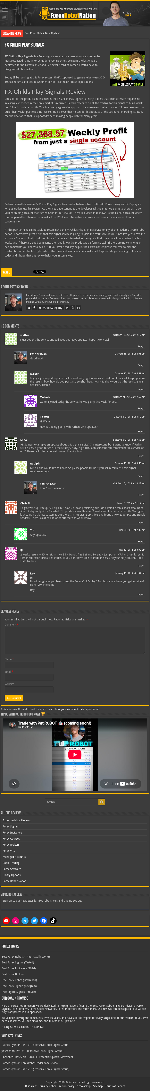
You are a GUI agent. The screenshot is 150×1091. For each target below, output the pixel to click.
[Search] (101, 802)
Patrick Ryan (38, 354)
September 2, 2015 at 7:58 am (129, 439)
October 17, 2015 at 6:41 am (130, 373)
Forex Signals (11, 826)
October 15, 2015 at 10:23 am (129, 483)
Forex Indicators (12, 832)
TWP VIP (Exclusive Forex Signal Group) (45, 1044)
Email (9, 671)
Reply (140, 346)
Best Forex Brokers (13, 974)
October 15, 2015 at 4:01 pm (130, 353)
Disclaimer (31, 1086)
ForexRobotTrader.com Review (39, 1063)
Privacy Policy (47, 1086)
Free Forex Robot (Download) (19, 980)
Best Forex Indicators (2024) (19, 968)
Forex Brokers (11, 844)
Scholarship (84, 1086)
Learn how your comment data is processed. (74, 709)
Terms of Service (115, 1086)
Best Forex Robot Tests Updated (42, 33)
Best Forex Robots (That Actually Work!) (26, 956)
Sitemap (98, 1086)
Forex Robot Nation (14, 881)
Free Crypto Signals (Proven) (19, 991)
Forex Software (12, 868)
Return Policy (66, 1086)
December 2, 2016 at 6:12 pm (129, 416)
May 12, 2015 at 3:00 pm (132, 549)
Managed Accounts (14, 856)
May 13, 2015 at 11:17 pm (131, 503)
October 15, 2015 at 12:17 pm (129, 335)
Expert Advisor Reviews (17, 820)
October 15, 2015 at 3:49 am (130, 463)
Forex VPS (9, 850)
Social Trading (11, 862)
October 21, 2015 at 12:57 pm (129, 397)
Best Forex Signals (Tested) (18, 962)
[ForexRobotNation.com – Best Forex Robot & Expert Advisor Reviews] (75, 13)
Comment (12, 624)
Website (9, 684)
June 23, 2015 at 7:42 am (132, 530)
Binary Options (12, 875)
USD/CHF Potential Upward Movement (50, 1057)
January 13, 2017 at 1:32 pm (130, 573)
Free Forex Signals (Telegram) (19, 985)
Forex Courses (11, 838)
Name (9, 659)
